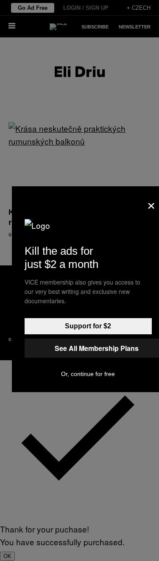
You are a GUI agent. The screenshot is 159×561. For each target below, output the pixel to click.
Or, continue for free (88, 373)
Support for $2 (88, 326)
